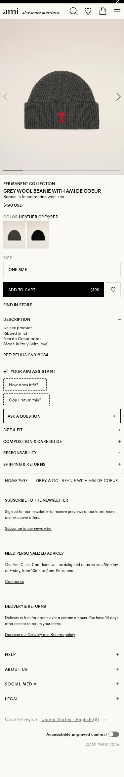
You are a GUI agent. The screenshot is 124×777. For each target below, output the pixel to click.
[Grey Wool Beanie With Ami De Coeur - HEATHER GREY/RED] (14, 234)
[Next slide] (118, 97)
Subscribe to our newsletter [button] (28, 528)
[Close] (117, 1)
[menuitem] (31, 11)
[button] (62, 97)
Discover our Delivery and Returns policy (40, 634)
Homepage (16, 480)
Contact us (14, 581)
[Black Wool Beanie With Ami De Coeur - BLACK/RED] (38, 234)
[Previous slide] (6, 97)
